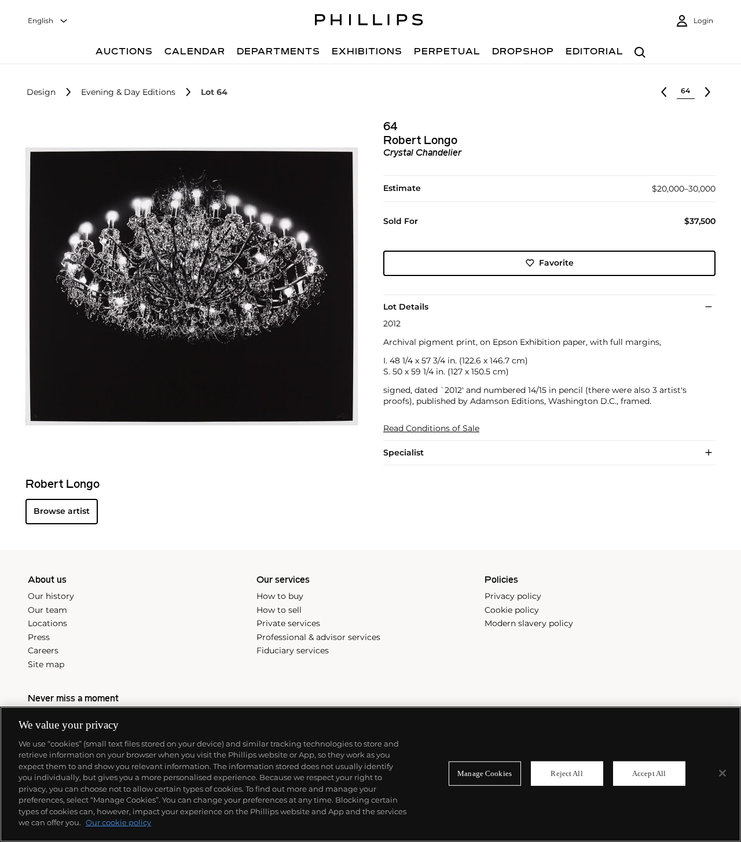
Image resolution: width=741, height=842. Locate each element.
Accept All (649, 773)
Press (39, 637)
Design (41, 92)
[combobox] (48, 21)
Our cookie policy (118, 822)
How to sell (279, 610)
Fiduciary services (292, 650)
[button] (188, 286)
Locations (47, 623)
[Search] (640, 53)
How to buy (279, 596)
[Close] (722, 773)
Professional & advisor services (318, 637)
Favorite (556, 263)
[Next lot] (707, 92)
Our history (51, 596)
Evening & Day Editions (128, 92)
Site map (46, 664)
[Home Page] (369, 21)
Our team (47, 610)
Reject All (566, 773)
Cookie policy (512, 610)
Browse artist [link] (62, 511)
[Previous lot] (664, 92)
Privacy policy (513, 596)
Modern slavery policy (529, 623)
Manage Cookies (484, 773)
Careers (43, 650)
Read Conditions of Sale (431, 428)
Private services (288, 623)
